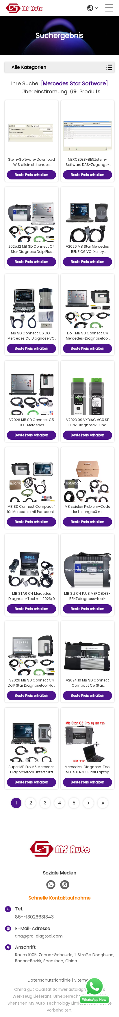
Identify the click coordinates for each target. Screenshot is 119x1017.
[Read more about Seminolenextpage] (88, 803)
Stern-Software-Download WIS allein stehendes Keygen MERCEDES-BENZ (31, 164)
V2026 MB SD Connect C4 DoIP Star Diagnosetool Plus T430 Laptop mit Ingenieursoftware (31, 688)
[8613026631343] (51, 884)
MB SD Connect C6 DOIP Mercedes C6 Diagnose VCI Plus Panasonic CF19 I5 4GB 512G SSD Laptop (32, 341)
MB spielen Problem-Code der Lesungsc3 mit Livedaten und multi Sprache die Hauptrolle (87, 514)
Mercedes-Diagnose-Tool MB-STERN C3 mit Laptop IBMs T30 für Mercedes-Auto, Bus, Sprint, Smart (87, 774)
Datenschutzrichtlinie (49, 980)
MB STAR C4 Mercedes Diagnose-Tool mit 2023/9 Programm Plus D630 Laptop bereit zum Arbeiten (31, 601)
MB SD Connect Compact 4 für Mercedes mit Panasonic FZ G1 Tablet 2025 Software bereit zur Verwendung (31, 514)
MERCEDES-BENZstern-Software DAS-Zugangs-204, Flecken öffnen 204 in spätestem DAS (87, 167)
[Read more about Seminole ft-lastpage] (103, 803)
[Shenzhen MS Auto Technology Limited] (24, 8)
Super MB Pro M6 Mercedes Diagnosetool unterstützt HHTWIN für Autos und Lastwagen (31, 774)
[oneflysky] (65, 884)
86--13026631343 (34, 917)
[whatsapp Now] (94, 1002)
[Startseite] (59, 856)
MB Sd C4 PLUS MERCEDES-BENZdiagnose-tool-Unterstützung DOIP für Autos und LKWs (87, 601)
